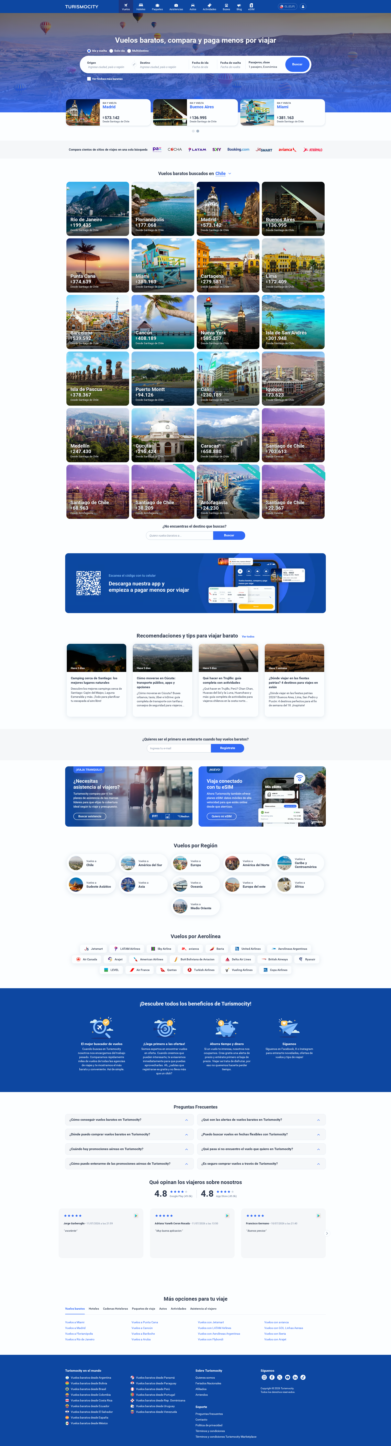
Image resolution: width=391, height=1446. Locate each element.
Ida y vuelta (99, 50)
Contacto (201, 1419)
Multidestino (140, 50)
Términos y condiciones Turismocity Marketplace (226, 1436)
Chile (220, 173)
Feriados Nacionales (208, 1383)
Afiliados (201, 1389)
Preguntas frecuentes (209, 1413)
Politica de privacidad (209, 1425)
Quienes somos (205, 1377)
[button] (303, 6)
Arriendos (202, 1394)
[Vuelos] (81, 6)
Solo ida (119, 50)
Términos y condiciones (210, 1431)
